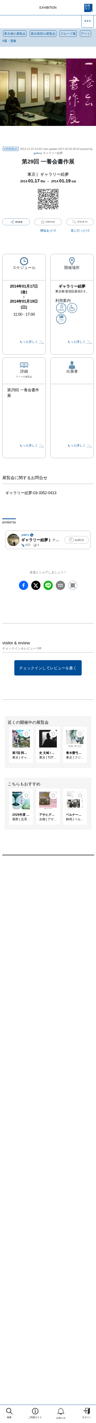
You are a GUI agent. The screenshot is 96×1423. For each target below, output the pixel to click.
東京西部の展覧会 (43, 33)
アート (85, 33)
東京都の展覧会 (15, 33)
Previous (3, 747)
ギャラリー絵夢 (48, 153)
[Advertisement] (48, 922)
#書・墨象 (9, 41)
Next (92, 747)
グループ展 (68, 33)
